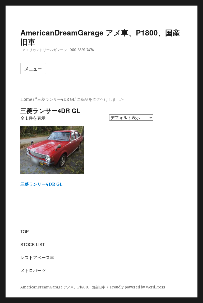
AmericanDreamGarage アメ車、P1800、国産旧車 (100, 37)
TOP (24, 231)
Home (26, 99)
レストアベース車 (37, 257)
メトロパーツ (33, 270)
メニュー (33, 69)
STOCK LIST (32, 244)
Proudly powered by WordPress (137, 287)
